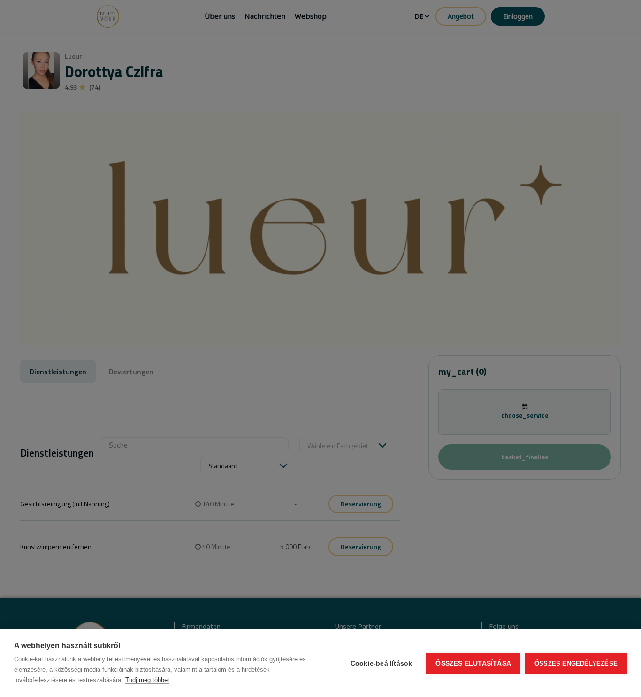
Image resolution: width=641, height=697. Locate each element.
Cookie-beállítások (381, 663)
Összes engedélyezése (576, 663)
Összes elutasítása (473, 663)
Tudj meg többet (147, 679)
